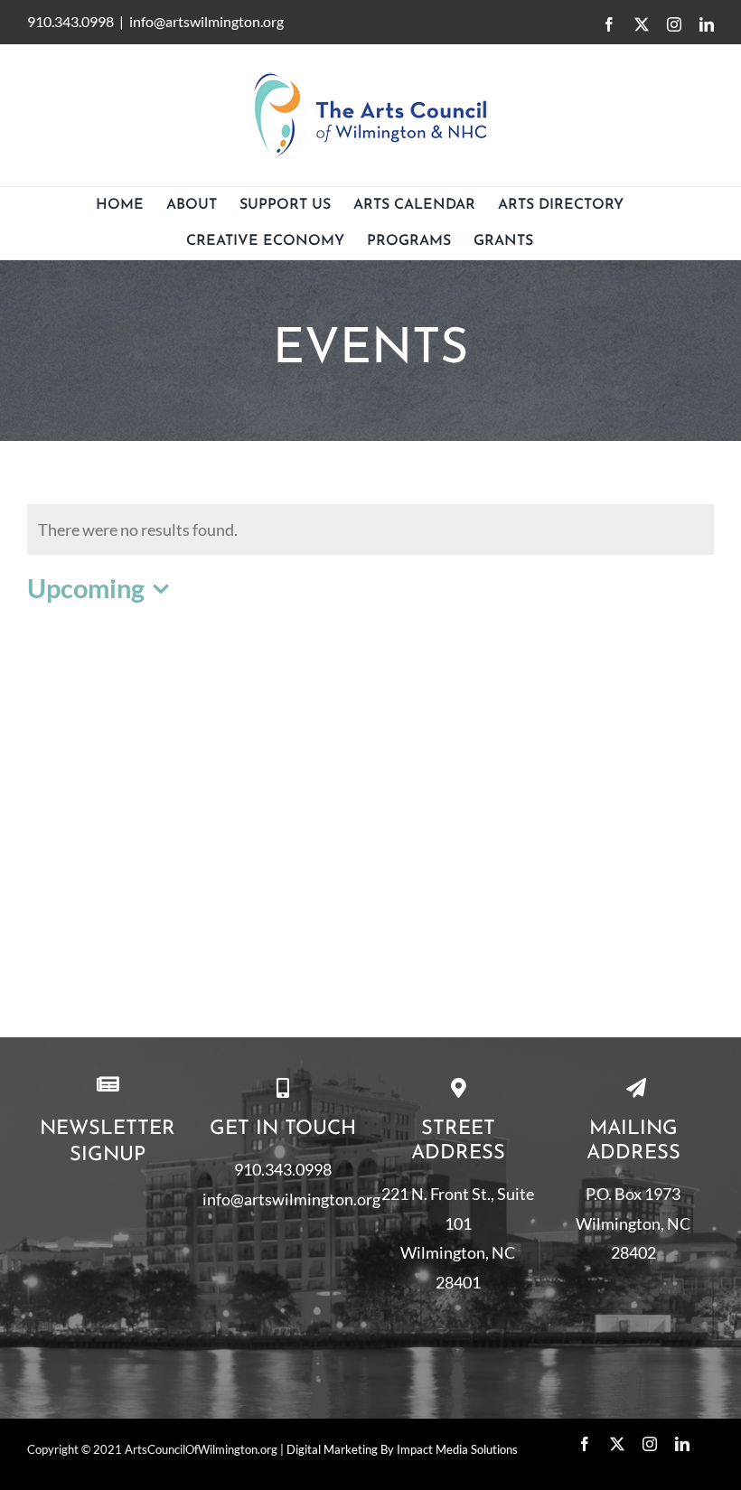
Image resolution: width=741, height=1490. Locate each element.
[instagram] (650, 1444)
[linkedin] (682, 1444)
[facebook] (584, 1444)
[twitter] (617, 1444)
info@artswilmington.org (206, 21)
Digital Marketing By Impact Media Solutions (402, 1449)
